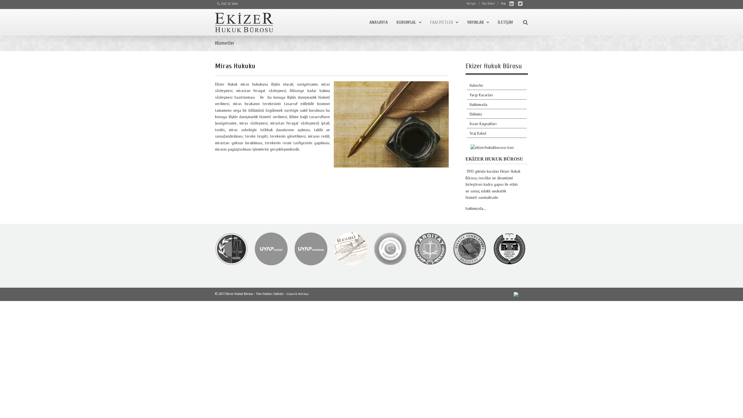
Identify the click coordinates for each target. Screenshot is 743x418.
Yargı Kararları (481, 95)
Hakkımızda (478, 104)
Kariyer (471, 4)
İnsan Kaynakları (483, 123)
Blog (503, 4)
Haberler (477, 85)
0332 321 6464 (229, 4)
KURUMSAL (406, 22)
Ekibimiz (476, 114)
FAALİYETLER (441, 22)
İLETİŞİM (505, 22)
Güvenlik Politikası (298, 294)
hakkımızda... (476, 208)
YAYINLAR (475, 22)
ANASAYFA (378, 22)
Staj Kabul (488, 4)
